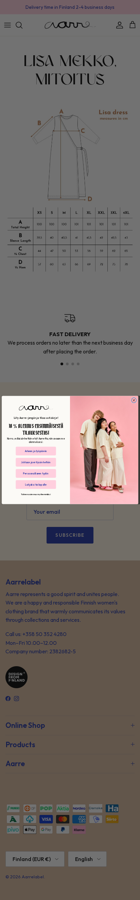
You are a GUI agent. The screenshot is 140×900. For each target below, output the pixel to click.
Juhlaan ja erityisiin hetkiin (36, 462)
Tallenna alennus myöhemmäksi (36, 494)
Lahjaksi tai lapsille (36, 484)
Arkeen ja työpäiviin (36, 450)
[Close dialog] (133, 400)
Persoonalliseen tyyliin (35, 473)
